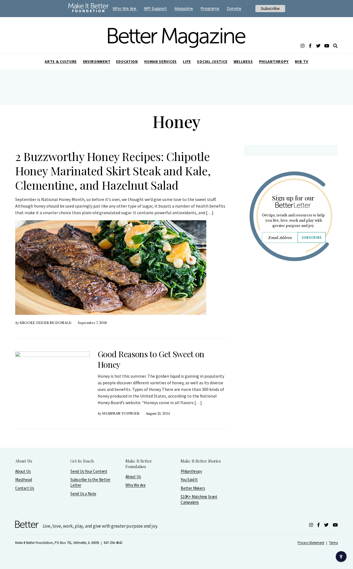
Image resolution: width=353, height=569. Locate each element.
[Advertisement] (291, 313)
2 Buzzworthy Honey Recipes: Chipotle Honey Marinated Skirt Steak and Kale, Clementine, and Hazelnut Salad (112, 171)
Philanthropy (274, 61)
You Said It (189, 479)
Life (187, 61)
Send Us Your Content (88, 471)
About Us (23, 471)
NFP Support (155, 8)
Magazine (184, 8)
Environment (97, 61)
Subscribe (312, 237)
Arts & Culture (61, 61)
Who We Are (135, 485)
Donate (234, 8)
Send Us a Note (83, 493)
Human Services (160, 61)
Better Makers (193, 488)
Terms (333, 542)
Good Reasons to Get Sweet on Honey (151, 359)
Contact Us (24, 488)
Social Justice (212, 61)
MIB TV (301, 61)
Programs (210, 8)
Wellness (243, 61)
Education (127, 61)
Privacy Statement (311, 542)
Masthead (23, 479)
